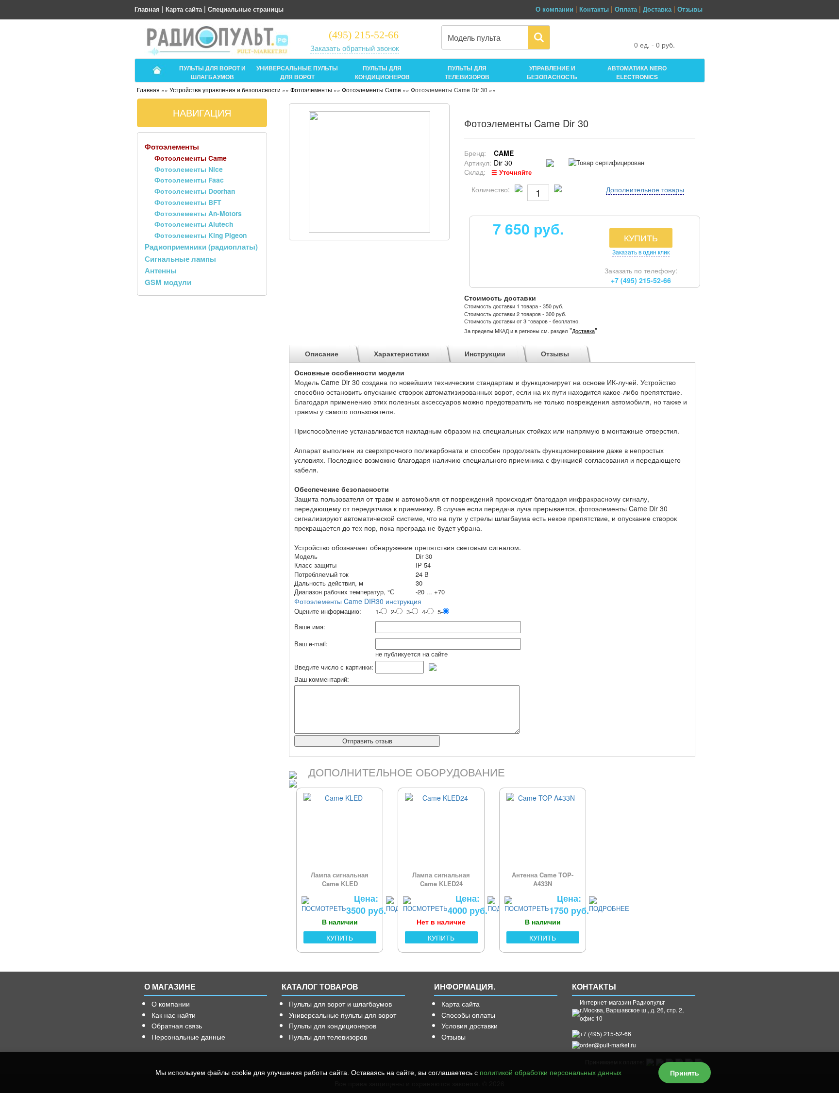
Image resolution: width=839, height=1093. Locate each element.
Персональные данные (188, 1037)
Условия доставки (469, 1025)
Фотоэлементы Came (371, 89)
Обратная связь (176, 1025)
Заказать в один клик (641, 252)
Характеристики (401, 353)
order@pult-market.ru (608, 1045)
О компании (554, 9)
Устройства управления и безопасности (225, 89)
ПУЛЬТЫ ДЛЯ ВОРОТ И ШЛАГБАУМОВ (212, 71)
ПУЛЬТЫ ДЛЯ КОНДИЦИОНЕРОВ (382, 71)
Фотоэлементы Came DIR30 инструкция (357, 601)
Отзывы (690, 9)
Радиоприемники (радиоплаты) (201, 246)
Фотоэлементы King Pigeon (200, 235)
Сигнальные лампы (180, 258)
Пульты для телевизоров (328, 1037)
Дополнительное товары (645, 189)
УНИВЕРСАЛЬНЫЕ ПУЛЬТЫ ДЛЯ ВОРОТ (297, 71)
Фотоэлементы (311, 89)
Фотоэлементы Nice (188, 169)
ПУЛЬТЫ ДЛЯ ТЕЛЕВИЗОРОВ (467, 71)
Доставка (657, 9)
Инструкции (485, 353)
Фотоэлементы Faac (189, 180)
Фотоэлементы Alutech (193, 224)
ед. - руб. (654, 45)
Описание (321, 353)
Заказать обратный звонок (354, 48)
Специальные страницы (246, 9)
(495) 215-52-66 (364, 35)
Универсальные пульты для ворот (342, 1015)
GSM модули (168, 282)
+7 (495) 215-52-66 (641, 280)
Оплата (626, 9)
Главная (147, 9)
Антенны (161, 270)
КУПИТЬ (641, 237)
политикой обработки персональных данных (550, 1072)
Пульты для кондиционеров (332, 1025)
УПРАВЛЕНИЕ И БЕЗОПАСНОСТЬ (552, 71)
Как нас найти (173, 1015)
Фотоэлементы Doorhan (194, 191)
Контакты (594, 9)
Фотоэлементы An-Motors (198, 213)
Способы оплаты (468, 1015)
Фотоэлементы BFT (187, 202)
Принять (684, 1072)
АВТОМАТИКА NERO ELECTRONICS (637, 71)
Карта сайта (184, 9)
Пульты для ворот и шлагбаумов (340, 1004)
